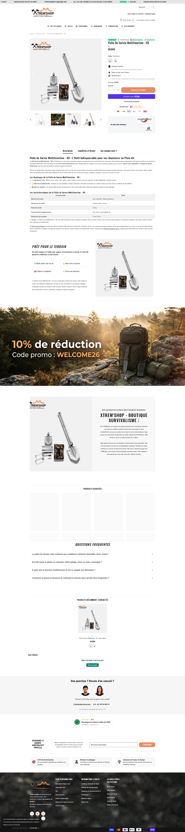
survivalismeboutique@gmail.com (35, 2)
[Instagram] (38, 814)
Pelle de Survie (40, 34)
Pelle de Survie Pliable (37, 226)
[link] (92, 346)
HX (108, 47)
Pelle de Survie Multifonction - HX (92, 638)
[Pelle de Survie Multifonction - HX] (92, 618)
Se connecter (140, 20)
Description (68, 150)
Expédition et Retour (86, 150)
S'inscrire (147, 744)
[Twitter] (43, 818)
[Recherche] (146, 7)
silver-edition (90, 645)
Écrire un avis (92, 665)
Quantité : (111, 86)
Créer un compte (150, 20)
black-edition (94, 645)
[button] (32, 74)
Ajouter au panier (138, 90)
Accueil (32, 34)
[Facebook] (32, 814)
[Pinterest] (43, 814)
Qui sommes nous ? (109, 150)
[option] (66, 74)
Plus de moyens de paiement (131, 101)
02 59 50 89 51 (103, 704)
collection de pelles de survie (111, 228)
